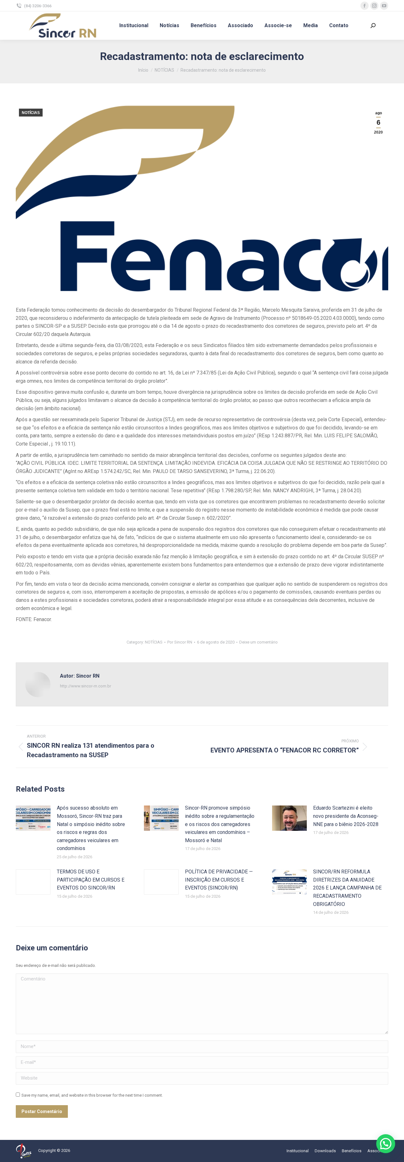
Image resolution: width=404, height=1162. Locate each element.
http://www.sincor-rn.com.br (85, 686)
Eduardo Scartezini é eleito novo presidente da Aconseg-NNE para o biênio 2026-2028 (345, 816)
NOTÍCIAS (31, 113)
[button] (385, 1143)
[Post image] (33, 818)
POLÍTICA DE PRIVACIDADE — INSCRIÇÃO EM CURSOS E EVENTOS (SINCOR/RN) (219, 880)
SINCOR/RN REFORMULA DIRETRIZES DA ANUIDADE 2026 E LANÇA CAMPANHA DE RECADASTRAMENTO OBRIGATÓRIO (347, 888)
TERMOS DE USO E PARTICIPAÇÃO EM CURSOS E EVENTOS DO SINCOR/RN (90, 880)
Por (179, 642)
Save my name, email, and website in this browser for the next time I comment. (92, 1095)
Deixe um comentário (258, 642)
